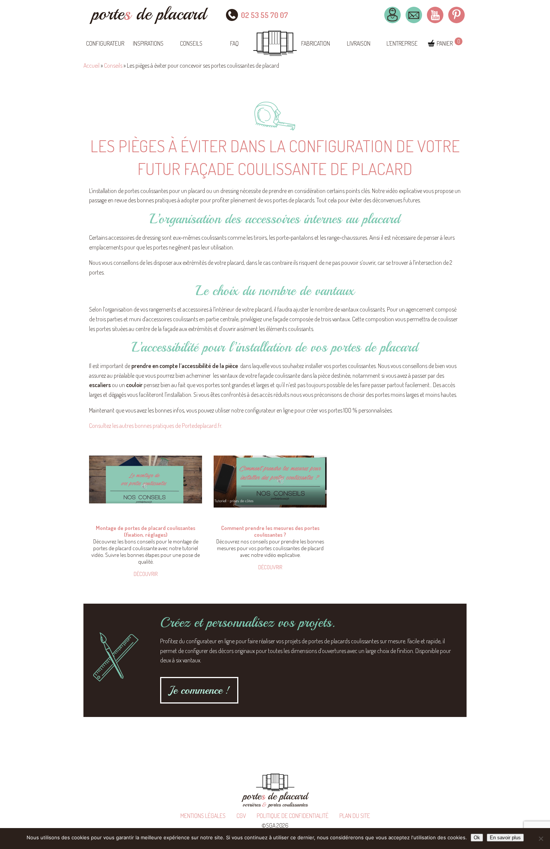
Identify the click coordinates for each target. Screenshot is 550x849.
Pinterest (456, 15)
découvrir (146, 573)
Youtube (435, 15)
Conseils (191, 43)
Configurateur (105, 43)
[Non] (540, 838)
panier (445, 43)
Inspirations (148, 43)
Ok (477, 837)
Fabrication (315, 43)
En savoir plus (505, 837)
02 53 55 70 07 (264, 15)
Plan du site (354, 815)
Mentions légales (203, 815)
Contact (414, 15)
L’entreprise (402, 43)
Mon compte (392, 15)
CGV (241, 815)
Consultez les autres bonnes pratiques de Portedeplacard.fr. (155, 425)
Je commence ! (199, 690)
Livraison (358, 43)
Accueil (91, 65)
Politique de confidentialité (293, 815)
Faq (234, 43)
